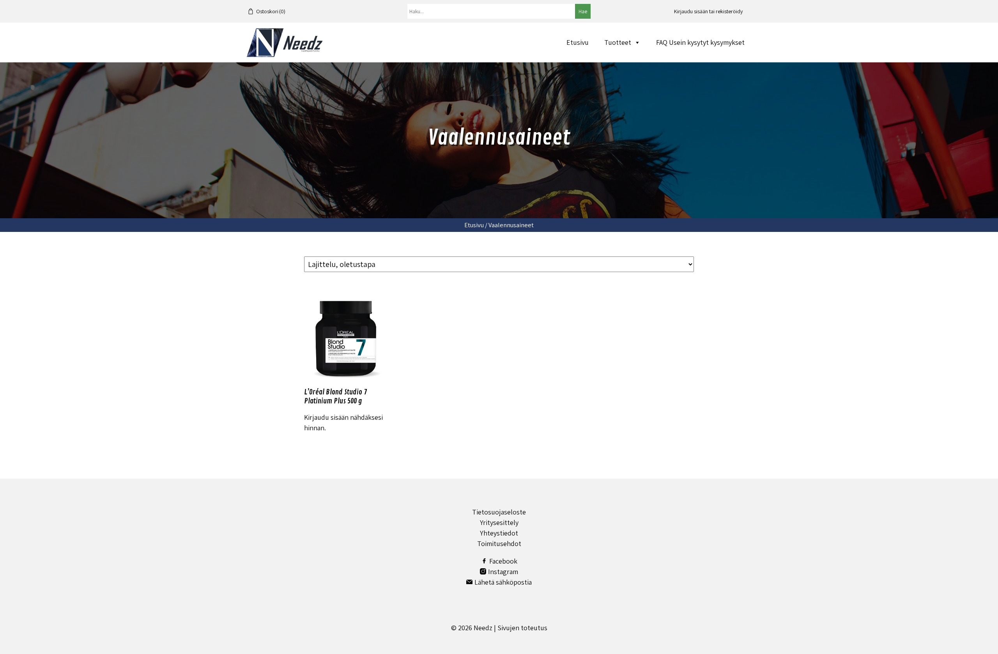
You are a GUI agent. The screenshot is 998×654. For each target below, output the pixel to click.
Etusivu (577, 42)
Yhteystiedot (499, 533)
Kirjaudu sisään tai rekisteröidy (708, 11)
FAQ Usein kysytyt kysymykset (700, 42)
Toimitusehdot (499, 543)
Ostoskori (270, 11)
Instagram (503, 571)
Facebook (503, 561)
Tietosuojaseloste (499, 511)
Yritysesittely (499, 522)
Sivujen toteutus (522, 627)
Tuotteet (617, 42)
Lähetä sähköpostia (503, 582)
